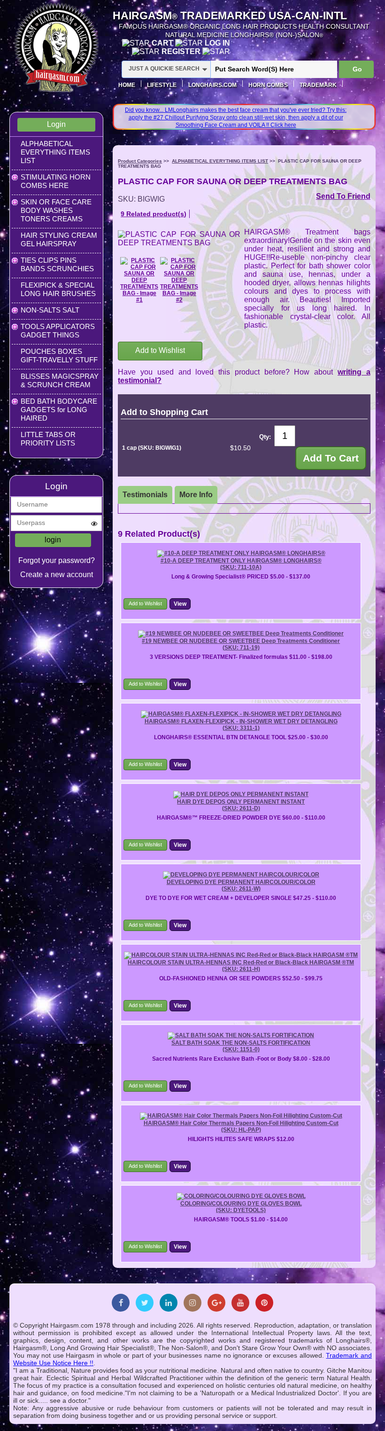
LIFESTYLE (162, 85)
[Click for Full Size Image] (139, 280)
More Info (196, 495)
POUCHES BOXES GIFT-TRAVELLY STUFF (59, 355)
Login (56, 124)
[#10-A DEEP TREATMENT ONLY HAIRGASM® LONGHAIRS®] (241, 553)
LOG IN (217, 43)
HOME (126, 85)
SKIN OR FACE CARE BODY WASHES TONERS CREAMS (56, 210)
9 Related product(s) (153, 214)
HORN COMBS (268, 85)
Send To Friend (343, 196)
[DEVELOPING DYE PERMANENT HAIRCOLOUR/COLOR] (241, 874)
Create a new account (56, 575)
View (180, 604)
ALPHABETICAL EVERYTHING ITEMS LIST (55, 152)
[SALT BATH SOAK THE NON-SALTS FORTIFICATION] (241, 1035)
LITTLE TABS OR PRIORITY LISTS (48, 438)
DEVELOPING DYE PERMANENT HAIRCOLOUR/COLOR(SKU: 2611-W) (241, 885)
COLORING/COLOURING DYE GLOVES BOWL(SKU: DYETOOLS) (241, 1206)
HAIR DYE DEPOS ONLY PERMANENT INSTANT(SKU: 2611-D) (241, 805)
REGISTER (182, 51)
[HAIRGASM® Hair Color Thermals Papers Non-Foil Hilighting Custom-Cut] (241, 1115)
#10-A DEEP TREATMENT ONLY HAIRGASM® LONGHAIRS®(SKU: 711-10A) (241, 564)
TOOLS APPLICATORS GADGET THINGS (58, 330)
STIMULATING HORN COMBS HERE (56, 181)
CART (163, 43)
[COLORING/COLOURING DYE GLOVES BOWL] (241, 1196)
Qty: (265, 436)
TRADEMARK (318, 85)
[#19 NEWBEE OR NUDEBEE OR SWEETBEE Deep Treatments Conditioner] (241, 633)
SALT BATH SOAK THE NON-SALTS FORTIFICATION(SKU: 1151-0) (240, 1046)
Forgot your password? (56, 560)
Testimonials (145, 495)
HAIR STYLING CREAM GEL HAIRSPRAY (59, 239)
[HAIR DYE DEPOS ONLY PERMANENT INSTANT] (240, 794)
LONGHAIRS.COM (212, 85)
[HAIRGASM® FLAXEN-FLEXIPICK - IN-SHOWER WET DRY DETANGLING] (241, 714)
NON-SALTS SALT (50, 310)
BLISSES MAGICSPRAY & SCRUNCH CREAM (60, 380)
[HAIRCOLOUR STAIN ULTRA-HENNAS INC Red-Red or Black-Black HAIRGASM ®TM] (241, 955)
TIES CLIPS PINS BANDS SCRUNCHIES (57, 264)
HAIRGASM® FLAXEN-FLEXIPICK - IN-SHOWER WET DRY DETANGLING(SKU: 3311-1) (241, 724)
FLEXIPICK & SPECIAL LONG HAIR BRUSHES (58, 289)
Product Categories (140, 161)
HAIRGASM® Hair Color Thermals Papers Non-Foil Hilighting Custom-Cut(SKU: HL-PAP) (241, 1126)
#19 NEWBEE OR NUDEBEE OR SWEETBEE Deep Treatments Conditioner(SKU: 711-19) (241, 644)
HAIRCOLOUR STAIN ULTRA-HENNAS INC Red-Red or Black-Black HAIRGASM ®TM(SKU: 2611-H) (241, 965)
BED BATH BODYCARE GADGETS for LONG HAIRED (59, 409)
